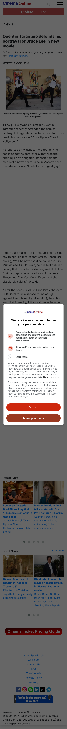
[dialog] (33, 364)
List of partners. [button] (51, 377)
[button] (33, 356)
